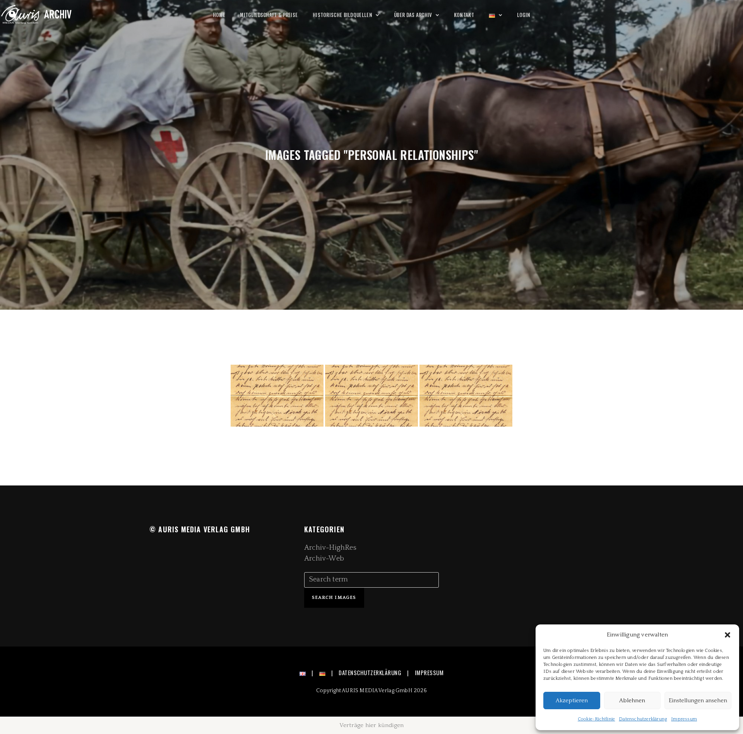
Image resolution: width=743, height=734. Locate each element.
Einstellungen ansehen (698, 700)
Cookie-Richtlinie (596, 719)
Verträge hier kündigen (371, 725)
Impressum (684, 719)
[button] (727, 635)
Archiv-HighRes (330, 548)
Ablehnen (632, 700)
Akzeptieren (572, 700)
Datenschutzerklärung (643, 719)
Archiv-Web (324, 559)
